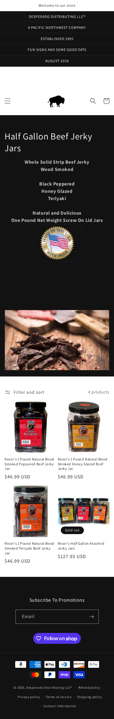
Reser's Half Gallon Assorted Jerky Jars (81, 545)
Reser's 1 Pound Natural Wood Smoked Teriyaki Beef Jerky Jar (29, 548)
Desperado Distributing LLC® (49, 687)
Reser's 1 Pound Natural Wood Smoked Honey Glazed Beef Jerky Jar (83, 464)
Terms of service (58, 697)
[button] (7, 101)
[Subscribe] (91, 617)
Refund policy (89, 687)
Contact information (59, 706)
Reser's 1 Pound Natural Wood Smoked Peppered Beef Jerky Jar (29, 464)
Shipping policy (89, 697)
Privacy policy (29, 697)
